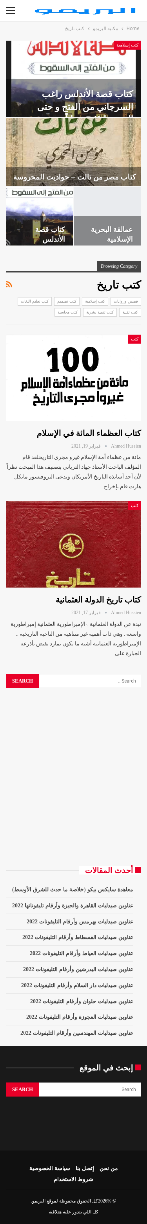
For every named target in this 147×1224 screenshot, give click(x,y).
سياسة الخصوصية (49, 1168)
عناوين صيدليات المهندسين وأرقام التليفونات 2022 (76, 1033)
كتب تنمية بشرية (100, 312)
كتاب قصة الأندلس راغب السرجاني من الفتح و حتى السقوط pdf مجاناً (85, 106)
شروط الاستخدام (73, 1179)
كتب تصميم (66, 301)
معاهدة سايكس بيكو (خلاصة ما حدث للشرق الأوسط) (72, 889)
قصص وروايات (126, 301)
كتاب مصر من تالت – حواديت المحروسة (74, 177)
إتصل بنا (85, 1168)
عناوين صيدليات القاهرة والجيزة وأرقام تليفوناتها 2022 (72, 906)
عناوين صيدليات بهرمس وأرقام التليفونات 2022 (80, 922)
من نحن (109, 1168)
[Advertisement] (73, 777)
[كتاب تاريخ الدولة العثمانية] (73, 544)
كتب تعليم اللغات (35, 301)
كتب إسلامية (127, 45)
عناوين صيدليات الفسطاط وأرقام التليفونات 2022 (77, 937)
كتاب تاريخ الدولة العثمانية (98, 599)
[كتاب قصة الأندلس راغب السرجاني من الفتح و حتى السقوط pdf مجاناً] (73, 79)
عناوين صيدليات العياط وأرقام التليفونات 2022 (81, 953)
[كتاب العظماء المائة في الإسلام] (73, 378)
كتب (134, 339)
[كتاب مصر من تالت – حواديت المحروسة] (73, 152)
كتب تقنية (130, 312)
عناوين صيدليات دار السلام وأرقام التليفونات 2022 (77, 985)
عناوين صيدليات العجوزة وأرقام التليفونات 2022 (79, 1017)
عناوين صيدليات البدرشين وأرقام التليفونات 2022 (78, 969)
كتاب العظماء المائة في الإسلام (89, 433)
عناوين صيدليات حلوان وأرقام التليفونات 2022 (81, 1001)
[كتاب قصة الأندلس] (39, 216)
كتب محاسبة (68, 312)
